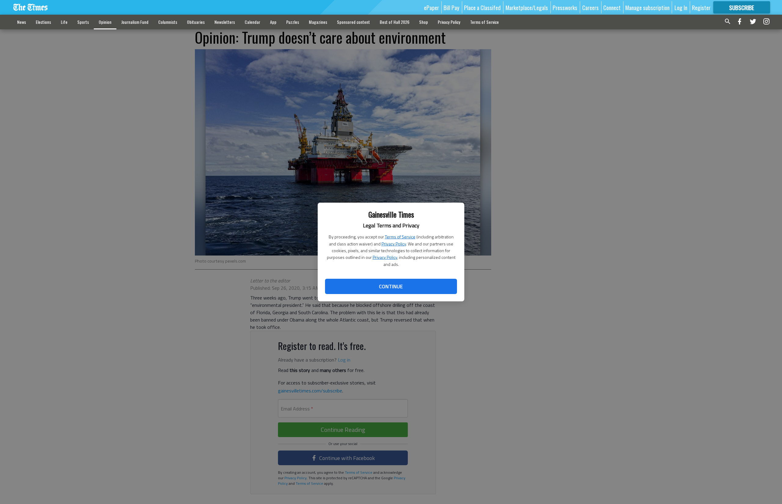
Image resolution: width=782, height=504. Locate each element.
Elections (43, 22)
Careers (590, 7)
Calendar (252, 22)
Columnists (167, 22)
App (273, 22)
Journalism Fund (134, 22)
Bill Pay (451, 7)
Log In (680, 7)
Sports (83, 22)
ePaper (431, 7)
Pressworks (565, 7)
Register (701, 7)
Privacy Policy (394, 244)
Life (64, 22)
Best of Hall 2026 (394, 22)
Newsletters (224, 22)
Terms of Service (400, 237)
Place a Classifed (482, 7)
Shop (423, 22)
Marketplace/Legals (527, 7)
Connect (612, 7)
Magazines (318, 22)
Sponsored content (353, 22)
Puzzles (292, 22)
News (21, 22)
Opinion (105, 22)
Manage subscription (647, 7)
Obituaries (196, 22)
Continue (391, 286)
